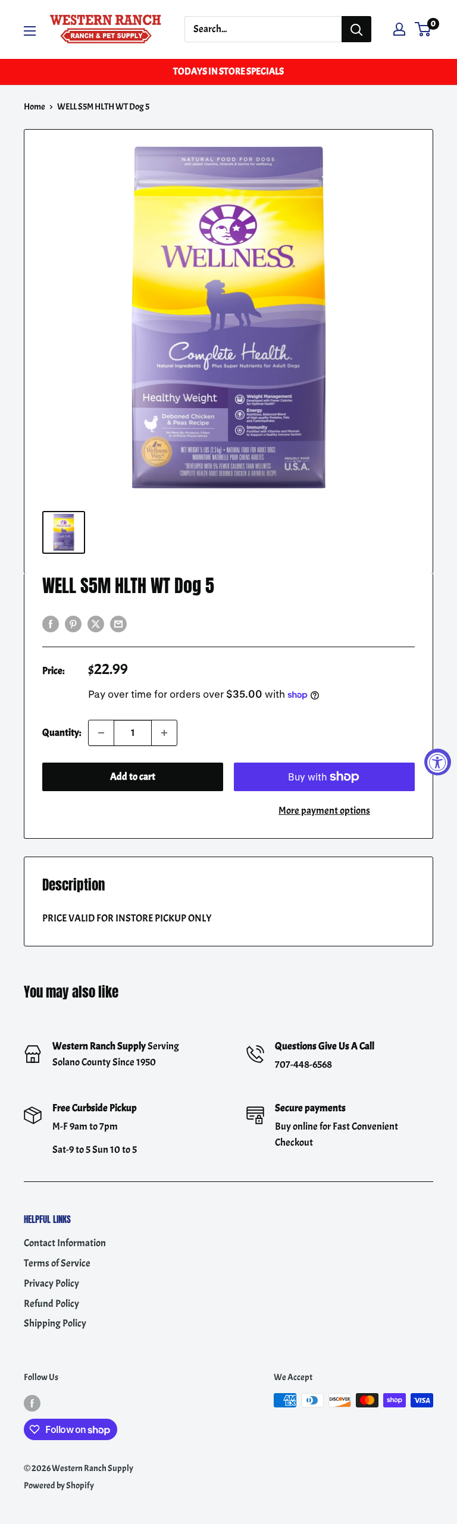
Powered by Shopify (59, 1485)
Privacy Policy (51, 1283)
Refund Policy (51, 1303)
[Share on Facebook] (50, 622)
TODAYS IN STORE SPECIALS (228, 71)
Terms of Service (57, 1263)
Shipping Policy (55, 1323)
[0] (423, 29)
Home (34, 106)
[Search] (356, 29)
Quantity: (61, 732)
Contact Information (65, 1243)
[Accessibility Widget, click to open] (437, 762)
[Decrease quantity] (101, 732)
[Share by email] (118, 622)
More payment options (324, 810)
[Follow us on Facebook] (32, 1402)
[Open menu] (30, 31)
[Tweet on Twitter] (95, 622)
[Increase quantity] (164, 732)
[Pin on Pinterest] (73, 622)
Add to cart (132, 776)
